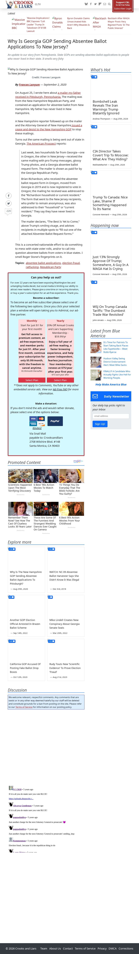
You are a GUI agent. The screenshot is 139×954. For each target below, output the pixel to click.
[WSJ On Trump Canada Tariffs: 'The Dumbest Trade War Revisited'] (111, 291)
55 (93, 126)
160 (50, 549)
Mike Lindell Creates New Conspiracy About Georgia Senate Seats (64, 623)
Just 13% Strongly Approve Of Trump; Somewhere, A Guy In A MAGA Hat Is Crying (110, 263)
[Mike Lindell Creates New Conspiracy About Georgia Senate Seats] (65, 605)
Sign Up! (100, 423)
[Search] (109, 4)
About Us (55, 948)
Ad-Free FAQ (60, 389)
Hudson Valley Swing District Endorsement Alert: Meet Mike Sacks (115, 361)
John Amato (98, 320)
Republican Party (50, 267)
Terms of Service (23, 707)
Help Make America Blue (111, 384)
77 (93, 77)
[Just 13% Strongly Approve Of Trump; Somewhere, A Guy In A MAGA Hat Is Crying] (111, 241)
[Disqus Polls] (46, 747)
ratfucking (32, 267)
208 (10, 549)
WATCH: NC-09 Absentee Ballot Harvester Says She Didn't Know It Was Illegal (64, 575)
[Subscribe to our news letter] (104, 4)
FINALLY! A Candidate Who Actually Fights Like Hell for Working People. (117, 374)
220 (8, 211)
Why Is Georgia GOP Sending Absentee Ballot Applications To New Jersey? (57, 44)
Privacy (102, 948)
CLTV (38, 4)
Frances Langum (29, 84)
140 (10, 641)
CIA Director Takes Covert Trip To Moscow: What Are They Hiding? (110, 155)
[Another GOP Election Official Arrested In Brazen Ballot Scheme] (26, 605)
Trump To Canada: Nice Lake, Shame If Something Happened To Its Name (110, 203)
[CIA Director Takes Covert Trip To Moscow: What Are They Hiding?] (111, 136)
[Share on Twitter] (8, 203)
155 (50, 641)
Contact (68, 948)
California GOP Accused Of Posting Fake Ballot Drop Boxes (25, 668)
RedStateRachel (100, 164)
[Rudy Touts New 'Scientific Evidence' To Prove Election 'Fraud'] (65, 649)
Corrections (126, 948)
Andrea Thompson (101, 118)
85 (10, 597)
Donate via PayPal (55, 421)
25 (93, 232)
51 (93, 282)
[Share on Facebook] (8, 196)
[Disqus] (46, 819)
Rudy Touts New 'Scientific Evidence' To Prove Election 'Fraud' (65, 668)
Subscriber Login (123, 8)
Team (43, 948)
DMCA (113, 948)
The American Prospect (41, 143)
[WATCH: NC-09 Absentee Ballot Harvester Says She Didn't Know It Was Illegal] (65, 557)
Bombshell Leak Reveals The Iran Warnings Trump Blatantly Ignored (106, 107)
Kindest (37, 428)
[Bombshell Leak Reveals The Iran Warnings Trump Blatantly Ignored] (111, 86)
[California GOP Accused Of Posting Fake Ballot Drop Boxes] (26, 649)
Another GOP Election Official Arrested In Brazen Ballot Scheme (25, 623)
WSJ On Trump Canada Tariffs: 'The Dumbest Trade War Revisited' (110, 310)
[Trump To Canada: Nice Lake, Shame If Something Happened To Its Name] (111, 181)
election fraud (71, 263)
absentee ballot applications (43, 263)
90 (93, 172)
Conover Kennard (101, 214)
